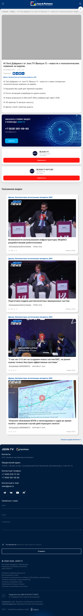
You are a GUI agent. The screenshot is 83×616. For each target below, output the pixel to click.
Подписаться (41, 160)
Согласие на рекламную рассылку (14, 586)
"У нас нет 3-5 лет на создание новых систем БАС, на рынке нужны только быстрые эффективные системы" (39, 360)
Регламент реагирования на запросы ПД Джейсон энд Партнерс (26, 577)
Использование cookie (10, 575)
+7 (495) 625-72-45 (10, 474)
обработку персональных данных (29, 544)
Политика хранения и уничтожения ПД (16, 579)
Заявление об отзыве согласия (13, 584)
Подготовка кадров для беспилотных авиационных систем (38, 301)
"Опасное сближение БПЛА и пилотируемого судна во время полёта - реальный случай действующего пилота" (39, 422)
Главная (5, 12)
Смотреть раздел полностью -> (71, 439)
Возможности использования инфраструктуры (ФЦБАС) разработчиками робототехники (37, 241)
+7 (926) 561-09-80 (17, 128)
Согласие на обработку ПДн (12, 582)
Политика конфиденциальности (13, 573)
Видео (12, 12)
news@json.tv (10, 132)
